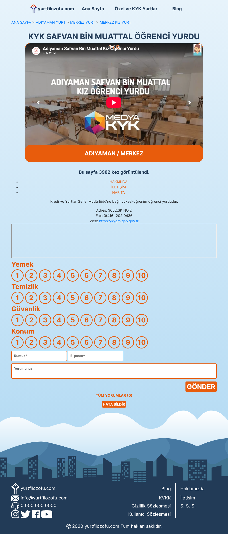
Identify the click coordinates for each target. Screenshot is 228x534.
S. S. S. (188, 506)
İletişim (187, 498)
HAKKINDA (119, 181)
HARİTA (118, 192)
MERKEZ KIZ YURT (115, 22)
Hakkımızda (192, 488)
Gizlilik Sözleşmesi (151, 506)
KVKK (165, 498)
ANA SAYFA (21, 22)
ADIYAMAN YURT (50, 22)
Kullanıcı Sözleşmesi (149, 514)
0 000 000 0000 (39, 505)
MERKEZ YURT (82, 22)
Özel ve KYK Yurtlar (135, 8)
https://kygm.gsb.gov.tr (118, 221)
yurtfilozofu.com (38, 488)
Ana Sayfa (93, 8)
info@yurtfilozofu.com (44, 498)
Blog (177, 8)
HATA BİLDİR (114, 404)
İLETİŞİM (118, 187)
